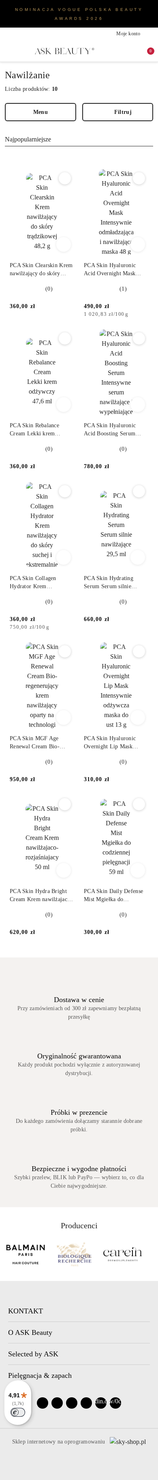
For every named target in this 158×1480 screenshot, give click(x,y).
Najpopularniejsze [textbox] (28, 139)
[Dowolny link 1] (101, 1403)
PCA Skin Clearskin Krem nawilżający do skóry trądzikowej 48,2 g (41, 270)
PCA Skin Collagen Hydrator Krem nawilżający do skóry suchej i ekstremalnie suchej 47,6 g (35, 583)
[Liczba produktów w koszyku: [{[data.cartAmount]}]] (145, 51)
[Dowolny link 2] (115, 1403)
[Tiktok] (86, 1403)
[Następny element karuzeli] (149, 1254)
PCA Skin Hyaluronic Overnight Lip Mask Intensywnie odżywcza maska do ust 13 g (111, 743)
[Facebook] (42, 1403)
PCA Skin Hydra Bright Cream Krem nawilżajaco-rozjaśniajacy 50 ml (41, 896)
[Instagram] (57, 1403)
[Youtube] (71, 1403)
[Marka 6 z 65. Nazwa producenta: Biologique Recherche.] (25, 1254)
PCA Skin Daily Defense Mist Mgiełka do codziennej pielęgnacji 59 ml (114, 896)
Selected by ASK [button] (33, 1354)
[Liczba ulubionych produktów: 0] (132, 51)
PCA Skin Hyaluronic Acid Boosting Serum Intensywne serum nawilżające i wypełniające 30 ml (115, 430)
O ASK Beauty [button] (30, 1332)
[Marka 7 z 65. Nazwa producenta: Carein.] (74, 1254)
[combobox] (79, 139)
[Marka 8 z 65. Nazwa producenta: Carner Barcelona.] (122, 1254)
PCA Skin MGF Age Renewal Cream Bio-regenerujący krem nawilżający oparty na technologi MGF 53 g (36, 743)
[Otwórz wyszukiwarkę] (119, 51)
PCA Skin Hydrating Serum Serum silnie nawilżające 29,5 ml (108, 583)
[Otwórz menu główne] (9, 51)
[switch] (18, 1412)
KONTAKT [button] (25, 1311)
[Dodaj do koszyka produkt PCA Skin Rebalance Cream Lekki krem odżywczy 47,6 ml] (63, 404)
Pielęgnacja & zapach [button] (40, 1375)
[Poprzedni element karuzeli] (8, 1254)
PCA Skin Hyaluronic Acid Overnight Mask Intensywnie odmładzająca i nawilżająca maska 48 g (115, 270)
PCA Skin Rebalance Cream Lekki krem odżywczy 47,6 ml (34, 430)
